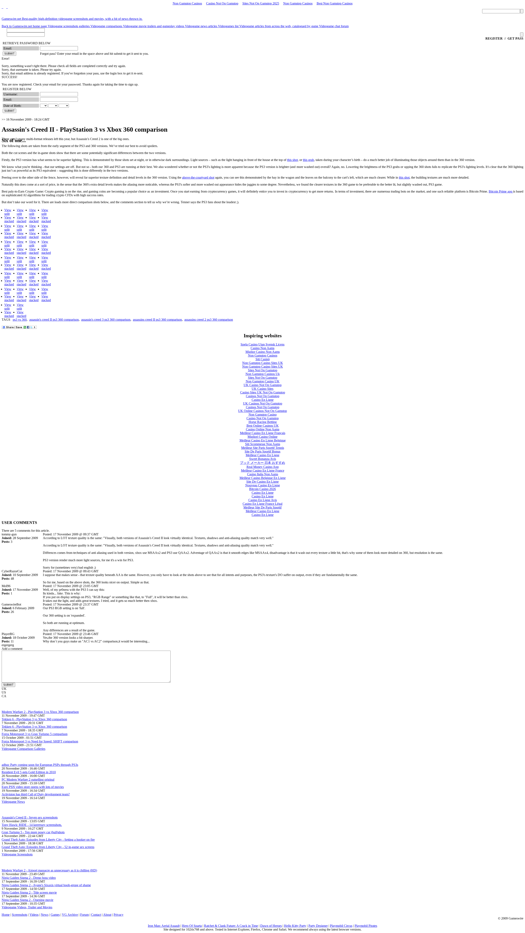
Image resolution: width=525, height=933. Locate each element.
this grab (308, 160)
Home (6, 914)
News (44, 914)
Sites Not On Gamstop (262, 370)
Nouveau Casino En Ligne (262, 485)
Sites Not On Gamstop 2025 (260, 3)
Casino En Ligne (263, 399)
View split (7, 212)
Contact (96, 914)
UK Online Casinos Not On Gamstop (262, 411)
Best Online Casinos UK (263, 425)
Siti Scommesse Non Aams (262, 444)
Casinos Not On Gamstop (262, 396)
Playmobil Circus (341, 925)
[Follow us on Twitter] (2, 7)
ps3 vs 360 (20, 319)
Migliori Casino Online (262, 436)
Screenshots (19, 914)
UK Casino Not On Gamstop (263, 385)
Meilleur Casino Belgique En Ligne (263, 478)
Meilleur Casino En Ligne (262, 455)
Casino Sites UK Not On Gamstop (262, 392)
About (107, 914)
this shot (292, 160)
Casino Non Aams (262, 348)
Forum (84, 914)
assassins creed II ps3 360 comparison (157, 319)
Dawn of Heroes (271, 925)
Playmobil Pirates (366, 925)
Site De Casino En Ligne (262, 481)
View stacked (9, 219)
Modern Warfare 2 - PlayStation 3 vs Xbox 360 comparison (40, 712)
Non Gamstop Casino (263, 414)
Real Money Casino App (263, 467)
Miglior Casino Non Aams (262, 352)
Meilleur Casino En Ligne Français (262, 433)
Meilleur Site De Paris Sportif (262, 507)
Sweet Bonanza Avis (262, 459)
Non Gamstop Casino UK (263, 381)
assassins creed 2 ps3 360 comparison (208, 319)
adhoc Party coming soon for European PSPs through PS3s (40, 764)
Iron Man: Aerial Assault (164, 925)
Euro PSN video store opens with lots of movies (33, 787)
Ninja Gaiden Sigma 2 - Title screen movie (29, 892)
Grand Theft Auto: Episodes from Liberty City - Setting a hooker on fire (48, 839)
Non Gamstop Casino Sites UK (262, 363)
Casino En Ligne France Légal (262, 503)
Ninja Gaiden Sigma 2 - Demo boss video (29, 877)
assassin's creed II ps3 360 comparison (54, 319)
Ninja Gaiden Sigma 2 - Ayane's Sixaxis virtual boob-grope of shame (46, 885)
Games (55, 914)
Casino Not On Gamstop (222, 3)
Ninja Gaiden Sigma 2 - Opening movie (27, 900)
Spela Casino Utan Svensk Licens (262, 344)
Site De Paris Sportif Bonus (262, 451)
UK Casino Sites (262, 388)
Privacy (118, 914)
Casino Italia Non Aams (262, 474)
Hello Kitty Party (295, 925)
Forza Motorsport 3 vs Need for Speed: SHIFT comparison (40, 741)
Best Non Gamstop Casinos (335, 3)
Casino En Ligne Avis (262, 500)
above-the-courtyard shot (198, 177)
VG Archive (70, 914)
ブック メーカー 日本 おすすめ (262, 462)
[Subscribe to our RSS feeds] (6, 7)
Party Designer (318, 925)
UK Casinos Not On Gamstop (262, 403)
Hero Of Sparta (192, 925)
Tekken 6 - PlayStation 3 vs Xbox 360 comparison (34, 719)
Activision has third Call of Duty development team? (36, 794)
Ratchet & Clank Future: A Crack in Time (231, 925)
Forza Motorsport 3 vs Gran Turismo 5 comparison (34, 734)
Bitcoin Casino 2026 (262, 489)
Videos (34, 914)
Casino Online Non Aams (262, 429)
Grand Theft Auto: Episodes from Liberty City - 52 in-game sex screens (48, 847)
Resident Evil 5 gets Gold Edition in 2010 (29, 772)
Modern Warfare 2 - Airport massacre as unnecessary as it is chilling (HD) (49, 870)
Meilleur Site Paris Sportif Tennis (262, 447)
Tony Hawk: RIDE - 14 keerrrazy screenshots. (32, 825)
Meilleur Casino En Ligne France (262, 470)
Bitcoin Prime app (501, 191)
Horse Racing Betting (263, 422)
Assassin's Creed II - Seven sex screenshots (30, 817)
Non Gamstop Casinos (187, 3)
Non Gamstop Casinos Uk (262, 374)
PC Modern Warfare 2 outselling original (28, 779)
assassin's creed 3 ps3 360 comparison (105, 319)
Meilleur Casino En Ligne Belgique (263, 440)
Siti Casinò (263, 359)
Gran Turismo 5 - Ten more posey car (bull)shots (33, 832)
